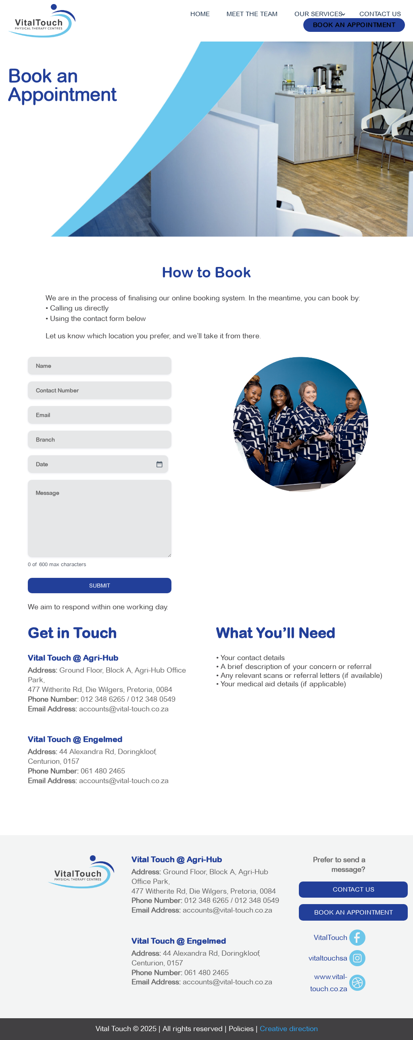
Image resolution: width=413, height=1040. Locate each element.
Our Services (318, 14)
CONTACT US (353, 889)
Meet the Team (252, 14)
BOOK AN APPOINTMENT (353, 912)
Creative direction (289, 1028)
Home (200, 14)
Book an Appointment (354, 25)
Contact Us (380, 14)
